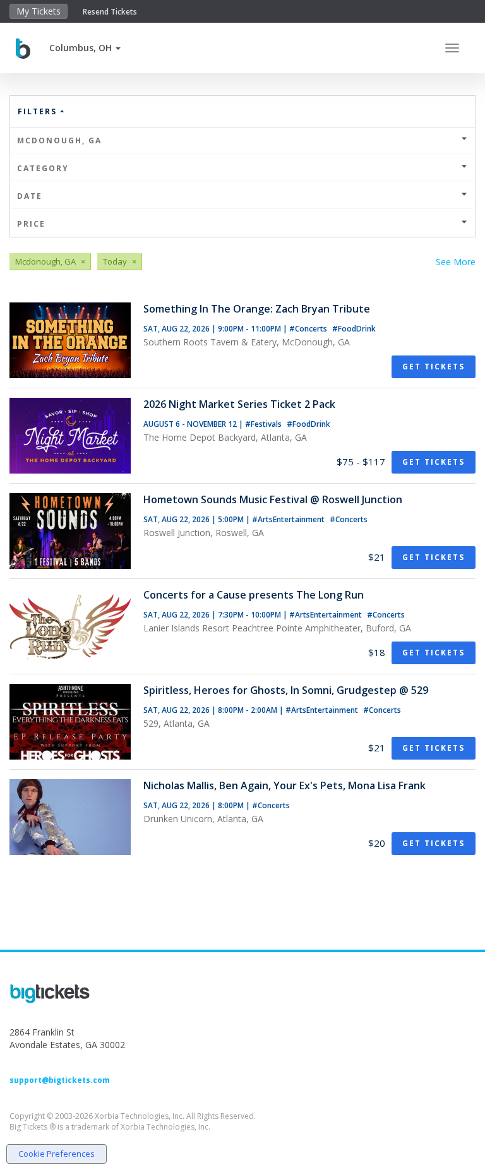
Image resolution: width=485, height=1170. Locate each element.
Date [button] (29, 196)
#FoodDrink (354, 328)
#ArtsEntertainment (289, 519)
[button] (85, 48)
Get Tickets (433, 366)
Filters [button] (39, 111)
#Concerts (309, 328)
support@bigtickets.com (59, 1080)
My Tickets (38, 11)
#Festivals (264, 424)
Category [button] (43, 168)
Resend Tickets (110, 11)
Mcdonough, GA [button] (59, 140)
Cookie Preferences (56, 1153)
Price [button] (31, 223)
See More (456, 262)
